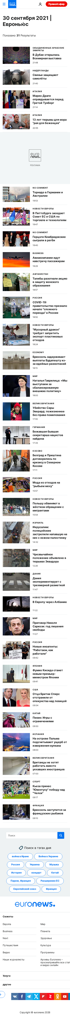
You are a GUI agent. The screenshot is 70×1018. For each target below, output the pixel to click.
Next (5, 938)
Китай (55, 872)
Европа (7, 923)
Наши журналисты (13, 959)
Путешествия (10, 945)
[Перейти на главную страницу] (12, 4)
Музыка (54, 864)
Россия (15, 864)
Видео (6, 952)
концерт (36, 872)
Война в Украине (48, 856)
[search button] (60, 835)
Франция (51, 888)
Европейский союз (24, 888)
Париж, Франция (21, 880)
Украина (35, 864)
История (16, 872)
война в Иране (20, 856)
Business (7, 931)
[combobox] (35, 835)
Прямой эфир (56, 4)
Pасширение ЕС (50, 880)
